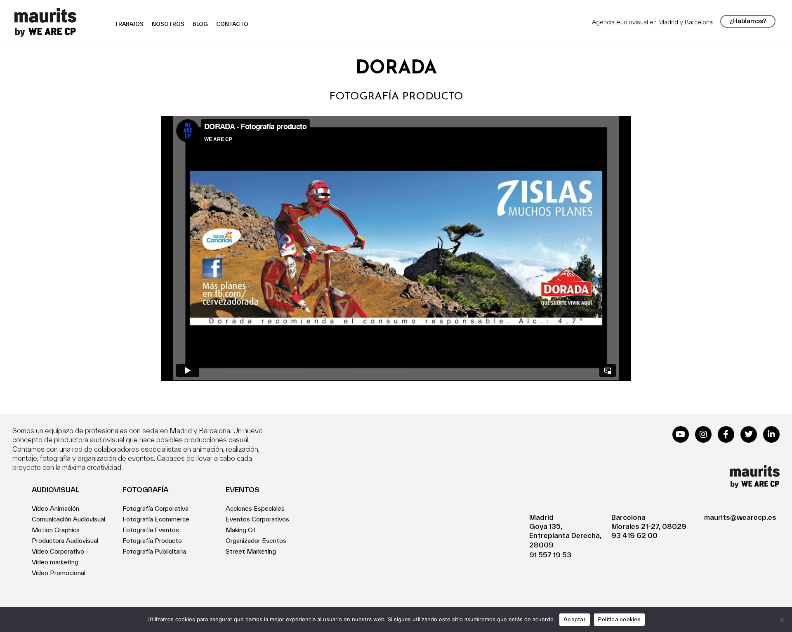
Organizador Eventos (256, 540)
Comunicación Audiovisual (68, 519)
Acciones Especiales (255, 508)
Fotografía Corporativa (156, 508)
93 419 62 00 (634, 535)
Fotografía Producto (152, 540)
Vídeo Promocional (58, 572)
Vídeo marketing (55, 562)
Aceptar (574, 619)
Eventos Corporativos (257, 519)
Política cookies (619, 619)
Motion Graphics (56, 529)
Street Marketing (251, 551)
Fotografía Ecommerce (156, 519)
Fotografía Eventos (151, 529)
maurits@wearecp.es (740, 517)
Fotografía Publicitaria (154, 551)
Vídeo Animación (55, 508)
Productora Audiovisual (65, 540)
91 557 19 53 (550, 555)
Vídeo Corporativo (58, 551)
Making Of (241, 529)
